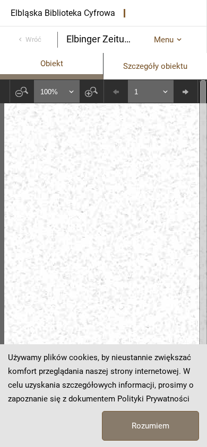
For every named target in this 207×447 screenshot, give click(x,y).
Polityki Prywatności (153, 399)
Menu (164, 39)
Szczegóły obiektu (155, 66)
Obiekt (51, 63)
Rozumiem (150, 426)
